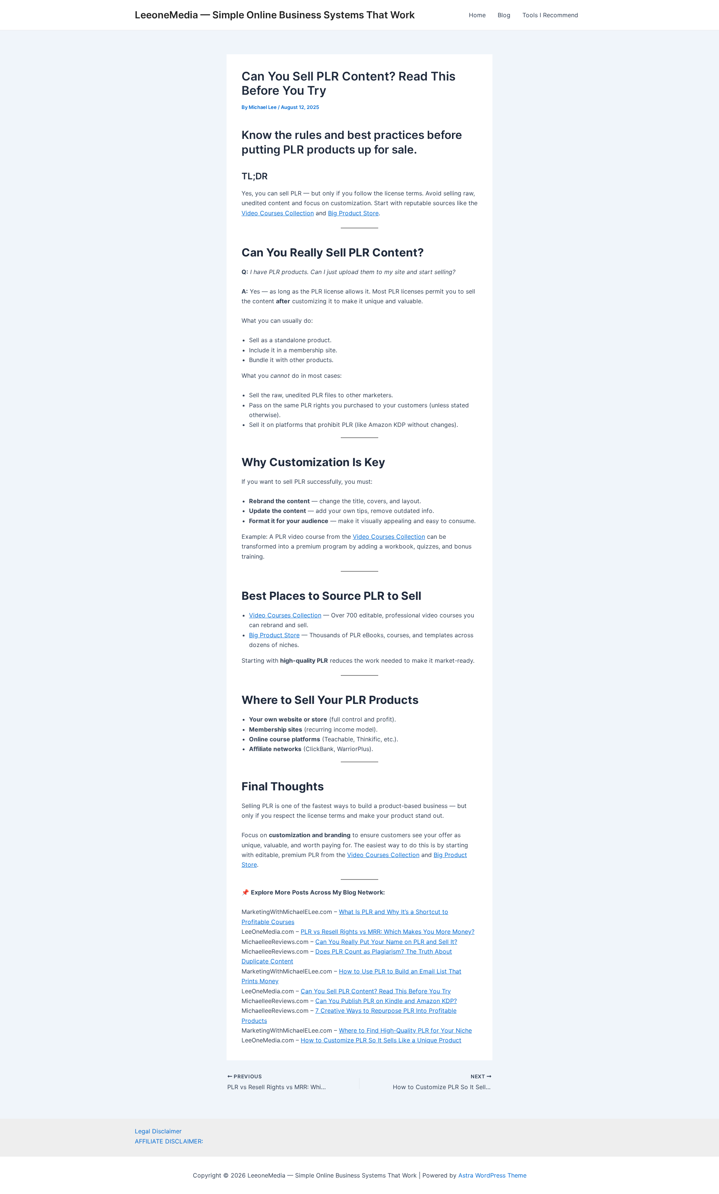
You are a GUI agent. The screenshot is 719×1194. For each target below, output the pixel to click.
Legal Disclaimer (158, 1131)
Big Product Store (353, 213)
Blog (504, 15)
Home (477, 15)
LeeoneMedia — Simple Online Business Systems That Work (275, 15)
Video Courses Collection (278, 213)
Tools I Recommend (550, 15)
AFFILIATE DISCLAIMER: (169, 1141)
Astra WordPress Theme (492, 1175)
